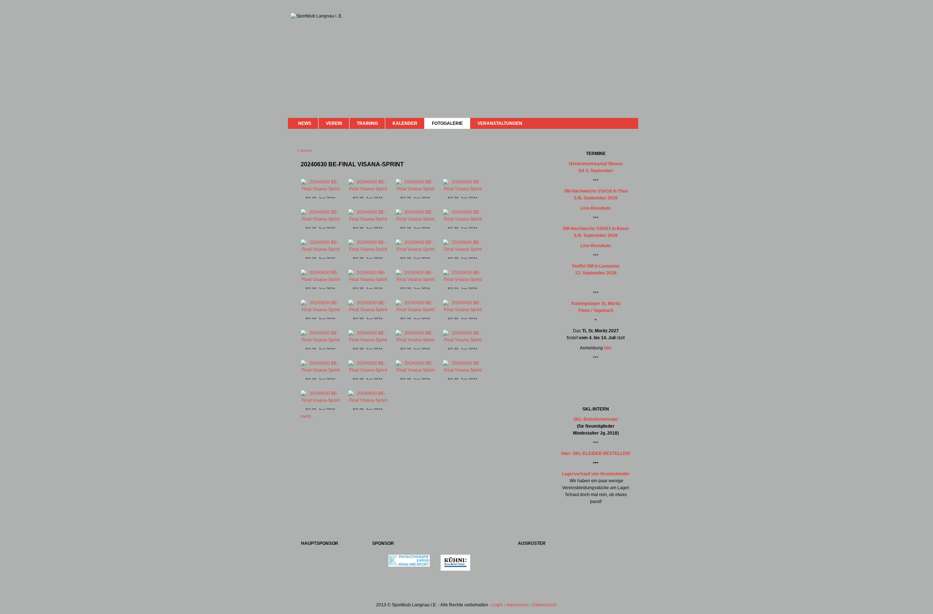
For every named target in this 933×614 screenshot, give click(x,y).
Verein (334, 123)
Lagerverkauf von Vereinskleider (596, 473)
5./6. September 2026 (596, 198)
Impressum (517, 604)
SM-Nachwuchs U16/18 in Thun (596, 191)
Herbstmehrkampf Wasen (595, 163)
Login (497, 604)
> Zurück (304, 150)
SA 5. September (595, 170)
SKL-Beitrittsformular (595, 419)
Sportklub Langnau (305, 39)
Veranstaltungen (499, 123)
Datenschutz (544, 604)
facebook (613, 122)
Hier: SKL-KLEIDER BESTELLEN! (596, 453)
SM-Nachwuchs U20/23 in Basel (596, 228)
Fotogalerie (447, 123)
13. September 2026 (596, 273)
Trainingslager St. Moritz (596, 303)
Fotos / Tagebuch (595, 310)
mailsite (629, 123)
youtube (620, 123)
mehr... (307, 416)
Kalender (405, 123)
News (304, 123)
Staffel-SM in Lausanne (596, 266)
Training (367, 123)
